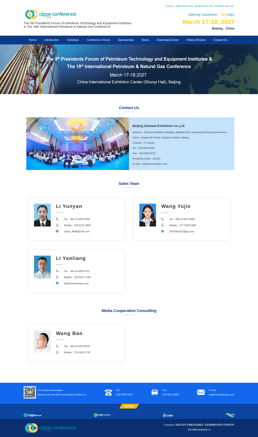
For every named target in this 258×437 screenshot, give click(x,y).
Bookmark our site (204, 6)
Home (33, 39)
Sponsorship (126, 39)
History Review (196, 39)
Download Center (168, 39)
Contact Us (220, 39)
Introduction (51, 39)
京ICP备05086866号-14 (199, 430)
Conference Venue (98, 39)
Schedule (73, 39)
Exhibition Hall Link (224, 6)
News (145, 39)
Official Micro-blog (184, 6)
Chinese (169, 6)
